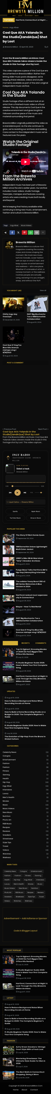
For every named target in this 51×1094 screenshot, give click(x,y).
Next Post (42, 429)
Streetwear (25, 838)
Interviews (25, 789)
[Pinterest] (24, 232)
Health (25, 778)
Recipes (25, 827)
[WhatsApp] (30, 232)
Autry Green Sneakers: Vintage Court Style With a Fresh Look (30, 1048)
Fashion (25, 767)
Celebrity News (25, 752)
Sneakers (25, 835)
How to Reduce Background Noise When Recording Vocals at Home (24, 702)
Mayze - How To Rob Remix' (28, 607)
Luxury (25, 793)
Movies (25, 801)
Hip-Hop (25, 782)
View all (43, 290)
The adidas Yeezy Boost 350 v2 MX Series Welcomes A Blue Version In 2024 (30, 584)
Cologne (25, 756)
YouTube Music (15, 518)
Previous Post (10, 429)
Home (5, 27)
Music (25, 805)
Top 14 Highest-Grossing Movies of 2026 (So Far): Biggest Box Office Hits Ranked (31, 651)
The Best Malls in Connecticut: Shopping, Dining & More (30, 1073)
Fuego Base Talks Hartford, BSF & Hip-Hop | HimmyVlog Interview (31, 571)
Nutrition (25, 816)
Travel (25, 846)
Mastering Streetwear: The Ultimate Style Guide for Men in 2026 (30, 1061)
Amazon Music (35, 518)
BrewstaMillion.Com (33, 1085)
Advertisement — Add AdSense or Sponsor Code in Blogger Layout (25, 924)
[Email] (36, 232)
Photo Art (25, 820)
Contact (34, 1089)
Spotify (15, 511)
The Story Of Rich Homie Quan (30, 535)
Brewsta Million (25, 242)
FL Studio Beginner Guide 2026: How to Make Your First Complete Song (31, 665)
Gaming (25, 774)
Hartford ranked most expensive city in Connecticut (31, 596)
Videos (25, 850)
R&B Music (25, 823)
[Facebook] (12, 232)
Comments (40, 643)
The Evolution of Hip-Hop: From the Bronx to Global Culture (25, 737)
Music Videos (26, 225)
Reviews (25, 831)
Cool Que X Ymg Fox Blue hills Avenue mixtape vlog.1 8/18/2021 (12, 349)
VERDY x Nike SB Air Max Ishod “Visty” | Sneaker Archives (29, 559)
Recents (25, 643)
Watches (25, 853)
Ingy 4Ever (14, 27)
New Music (25, 812)
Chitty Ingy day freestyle (10, 315)
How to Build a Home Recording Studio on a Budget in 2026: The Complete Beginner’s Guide (25, 714)
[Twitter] (18, 232)
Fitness (25, 771)
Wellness (25, 857)
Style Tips (25, 842)
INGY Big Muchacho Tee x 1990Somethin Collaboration (36, 316)
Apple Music (35, 511)
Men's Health (25, 797)
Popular (10, 643)
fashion (25, 763)
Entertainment (25, 759)
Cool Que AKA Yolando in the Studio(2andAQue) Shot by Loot (21, 433)
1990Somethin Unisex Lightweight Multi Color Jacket (31, 547)
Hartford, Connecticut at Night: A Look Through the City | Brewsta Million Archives (31, 20)
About (24, 1089)
